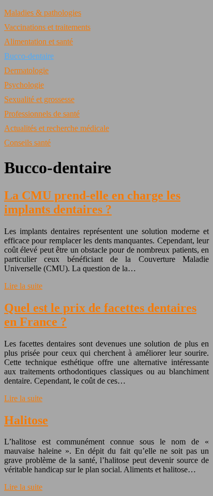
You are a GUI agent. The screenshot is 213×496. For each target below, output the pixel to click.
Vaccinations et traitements (47, 27)
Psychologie (24, 84)
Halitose (26, 420)
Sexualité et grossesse (39, 99)
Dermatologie (26, 70)
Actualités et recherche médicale (56, 128)
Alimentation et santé (38, 41)
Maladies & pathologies (42, 12)
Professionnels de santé (42, 113)
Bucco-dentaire (29, 56)
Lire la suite (23, 286)
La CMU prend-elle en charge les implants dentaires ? (92, 202)
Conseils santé (27, 142)
